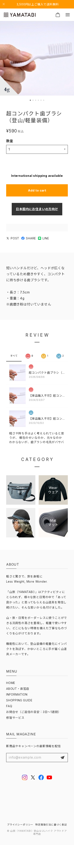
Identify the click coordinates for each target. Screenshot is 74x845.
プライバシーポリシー (20, 824)
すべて (14, 355)
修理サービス (15, 717)
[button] (30, 100)
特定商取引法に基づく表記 (51, 824)
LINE (46, 238)
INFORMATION (17, 694)
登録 (62, 757)
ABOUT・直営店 (17, 688)
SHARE (31, 238)
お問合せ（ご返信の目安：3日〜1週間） (33, 712)
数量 (9, 141)
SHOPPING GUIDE (19, 700)
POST (15, 238)
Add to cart (37, 190)
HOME (10, 683)
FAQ (9, 706)
